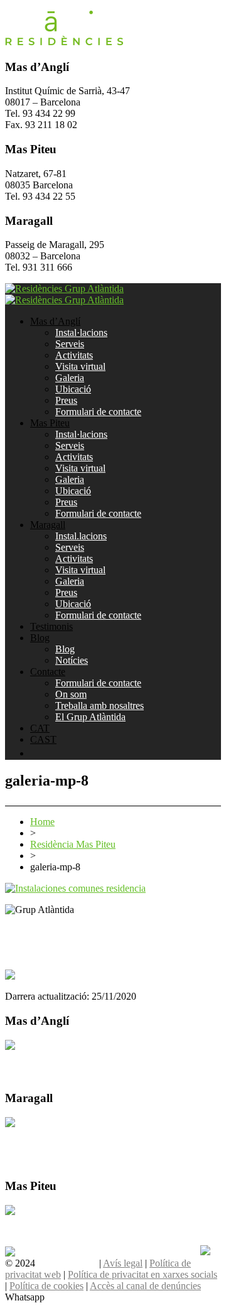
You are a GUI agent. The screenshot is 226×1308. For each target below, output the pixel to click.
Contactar (24, 1056)
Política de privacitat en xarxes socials (142, 1274)
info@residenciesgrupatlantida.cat (72, 942)
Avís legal (123, 1263)
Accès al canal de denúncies (145, 1285)
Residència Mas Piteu (73, 844)
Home (42, 821)
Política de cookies (46, 1285)
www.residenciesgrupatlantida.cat (71, 931)
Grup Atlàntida (67, 1263)
